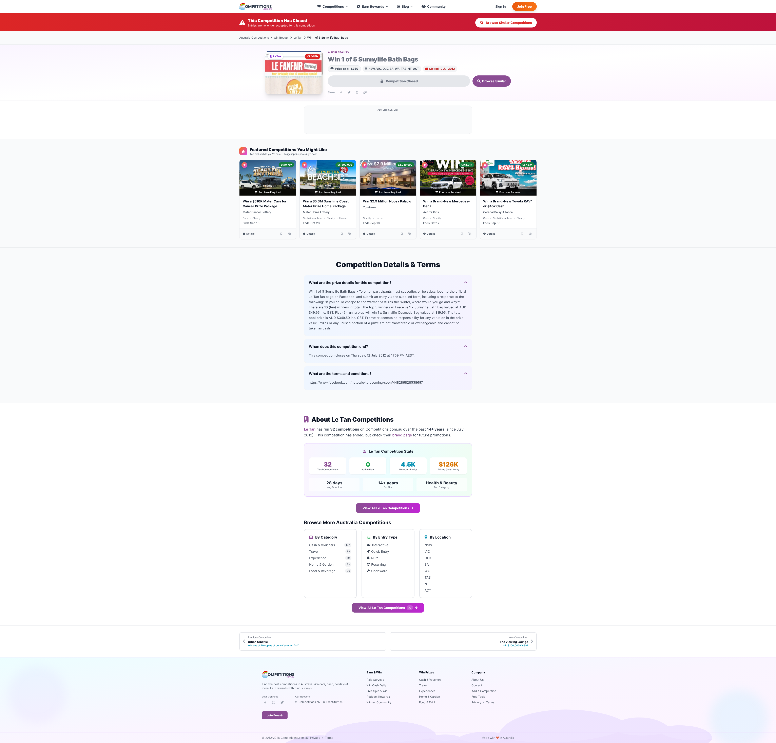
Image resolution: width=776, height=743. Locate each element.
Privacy (476, 702)
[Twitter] (282, 703)
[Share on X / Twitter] (349, 92)
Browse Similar (494, 81)
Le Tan (297, 37)
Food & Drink (427, 702)
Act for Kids (431, 212)
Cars (245, 218)
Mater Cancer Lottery (257, 212)
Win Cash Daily (376, 685)
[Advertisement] (388, 122)
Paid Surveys (375, 679)
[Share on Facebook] (341, 92)
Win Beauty (281, 37)
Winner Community (379, 702)
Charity (256, 218)
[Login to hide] (289, 234)
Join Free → (275, 715)
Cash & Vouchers (312, 218)
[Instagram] (273, 703)
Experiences (427, 691)
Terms (490, 702)
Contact (476, 685)
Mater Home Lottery (316, 212)
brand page (402, 435)
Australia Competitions (254, 37)
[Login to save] (281, 234)
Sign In (500, 6)
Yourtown (369, 207)
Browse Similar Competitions (508, 23)
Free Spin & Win (377, 691)
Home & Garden (429, 696)
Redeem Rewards (378, 696)
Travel (423, 685)
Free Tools (478, 696)
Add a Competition (483, 691)
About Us (477, 679)
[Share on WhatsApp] (357, 92)
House (343, 218)
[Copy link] (365, 92)
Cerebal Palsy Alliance (498, 212)
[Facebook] (265, 703)
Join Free (524, 6)
